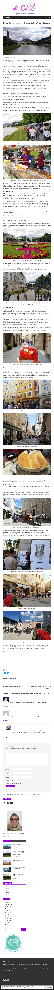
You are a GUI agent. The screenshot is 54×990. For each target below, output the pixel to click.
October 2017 (8, 910)
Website (8, 777)
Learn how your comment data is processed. (30, 794)
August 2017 (7, 914)
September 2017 (8, 912)
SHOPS (6, 890)
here (8, 836)
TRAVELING (13, 678)
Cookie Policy (24, 987)
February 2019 (8, 906)
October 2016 (8, 920)
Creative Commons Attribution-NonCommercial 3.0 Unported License (32, 982)
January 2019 (7, 908)
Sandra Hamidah (14, 697)
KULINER (7, 888)
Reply (6, 706)
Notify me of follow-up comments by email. (17, 780)
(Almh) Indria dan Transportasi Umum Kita (15, 686)
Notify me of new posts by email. (14, 783)
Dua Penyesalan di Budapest (18, 860)
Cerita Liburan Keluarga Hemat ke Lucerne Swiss (19, 868)
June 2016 (7, 924)
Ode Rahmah (17, 25)
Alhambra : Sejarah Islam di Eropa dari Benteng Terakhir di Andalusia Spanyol (19, 853)
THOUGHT (7, 892)
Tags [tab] (22, 840)
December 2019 (8, 902)
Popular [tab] (7, 840)
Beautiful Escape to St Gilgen (14, 215)
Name (7, 769)
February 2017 (8, 918)
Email (7, 773)
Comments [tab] (14, 840)
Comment (8, 751)
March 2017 (7, 916)
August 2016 (7, 922)
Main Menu (8, 17)
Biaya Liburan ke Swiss (17, 844)
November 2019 (8, 904)
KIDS (6, 886)
